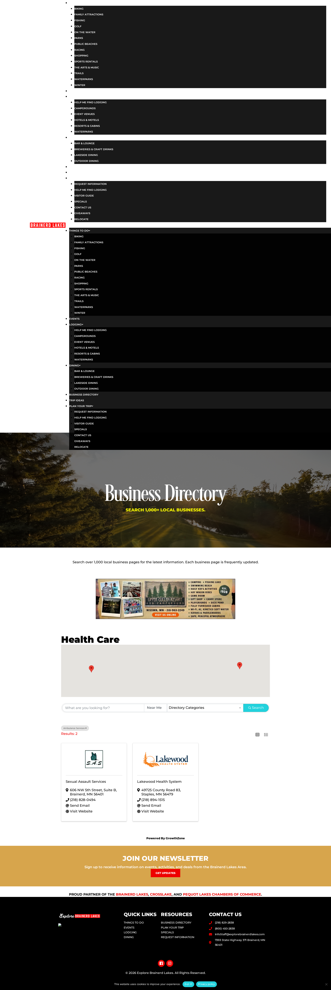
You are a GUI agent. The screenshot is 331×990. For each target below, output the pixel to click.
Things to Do (86, 3)
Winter (79, 85)
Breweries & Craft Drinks (93, 149)
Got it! (188, 984)
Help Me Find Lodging (90, 102)
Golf (77, 26)
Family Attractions (88, 14)
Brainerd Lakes (132, 894)
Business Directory (93, 167)
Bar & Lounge (84, 143)
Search (258, 708)
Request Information (90, 183)
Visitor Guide (84, 195)
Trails (79, 73)
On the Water (84, 32)
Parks (78, 37)
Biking (79, 8)
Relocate (81, 219)
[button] (197, 225)
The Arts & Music (86, 67)
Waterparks (83, 79)
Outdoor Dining (86, 160)
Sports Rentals (86, 61)
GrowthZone (175, 838)
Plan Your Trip (88, 178)
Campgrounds (85, 108)
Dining (79, 137)
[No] (326, 984)
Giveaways (82, 213)
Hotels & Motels (86, 119)
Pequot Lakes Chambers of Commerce (222, 894)
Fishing (79, 20)
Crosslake (161, 894)
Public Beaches (85, 43)
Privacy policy (206, 984)
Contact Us (82, 207)
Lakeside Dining (86, 154)
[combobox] (205, 708)
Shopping (81, 55)
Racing (79, 49)
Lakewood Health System (159, 782)
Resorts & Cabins (87, 125)
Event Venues (84, 113)
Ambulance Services (74, 728)
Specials (80, 201)
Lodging (81, 96)
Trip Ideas (83, 172)
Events (80, 91)
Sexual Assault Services (86, 782)
